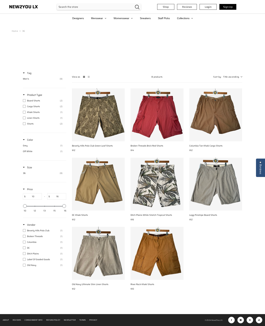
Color (29, 140)
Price (29, 189)
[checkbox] (43, 79)
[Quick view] (121, 137)
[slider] (25, 206)
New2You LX (216, 320)
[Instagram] (240, 320)
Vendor (30, 225)
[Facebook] (231, 320)
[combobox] (95, 7)
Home (15, 31)
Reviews (187, 7)
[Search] (99, 7)
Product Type (34, 95)
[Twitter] (259, 320)
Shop (166, 7)
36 (23, 31)
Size (29, 167)
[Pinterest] (250, 320)
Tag (28, 73)
